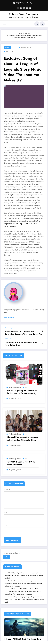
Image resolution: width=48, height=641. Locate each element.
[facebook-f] (18, 8)
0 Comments (9, 52)
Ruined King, (18, 223)
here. (24, 166)
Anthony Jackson (15, 387)
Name (5, 513)
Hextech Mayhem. (10, 226)
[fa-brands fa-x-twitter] (21, 8)
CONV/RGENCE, (29, 223)
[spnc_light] (42, 23)
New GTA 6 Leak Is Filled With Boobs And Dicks (21, 463)
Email (5, 526)
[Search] (36, 24)
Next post (8, 339)
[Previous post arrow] (42, 331)
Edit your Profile (38, 310)
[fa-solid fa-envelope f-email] (30, 8)
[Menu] (4, 24)
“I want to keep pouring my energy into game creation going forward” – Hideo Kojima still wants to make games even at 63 (25, 599)
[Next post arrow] (42, 343)
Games (7, 47)
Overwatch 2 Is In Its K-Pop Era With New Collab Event (21, 343)
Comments (7, 490)
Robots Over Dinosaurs (23, 14)
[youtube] (27, 8)
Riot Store (24, 244)
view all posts (9, 317)
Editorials (31, 621)
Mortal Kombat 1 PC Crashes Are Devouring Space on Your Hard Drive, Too (23, 332)
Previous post (9, 328)
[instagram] (24, 8)
